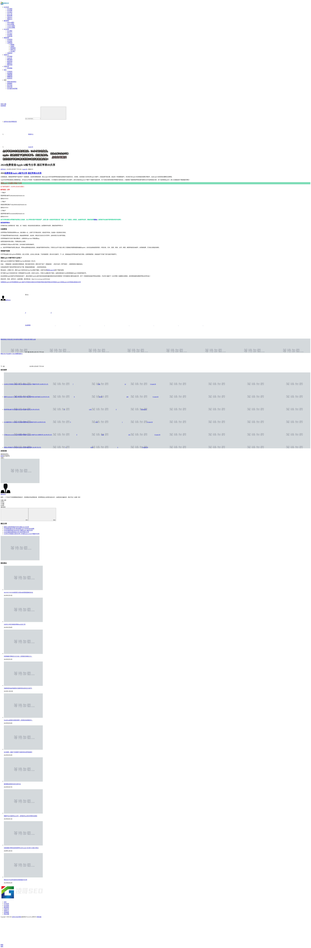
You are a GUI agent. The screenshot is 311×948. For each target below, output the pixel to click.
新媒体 (12, 44)
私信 (54, 520)
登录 (2, 104)
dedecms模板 (10, 24)
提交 (2, 457)
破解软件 (9, 63)
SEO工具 (9, 14)
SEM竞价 (9, 39)
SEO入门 (9, 32)
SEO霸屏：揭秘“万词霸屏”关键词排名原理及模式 (18, 752)
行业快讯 (9, 71)
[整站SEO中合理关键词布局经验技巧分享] (23, 877)
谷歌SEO (9, 17)
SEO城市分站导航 (12, 88)
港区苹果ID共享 (35, 173)
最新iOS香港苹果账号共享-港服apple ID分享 (16, 527)
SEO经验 (9, 10)
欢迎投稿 (3, 105)
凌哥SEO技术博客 (16, 917)
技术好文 (9, 78)
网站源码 (9, 59)
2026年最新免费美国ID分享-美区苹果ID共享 (16, 532)
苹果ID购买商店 (11, 81)
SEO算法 (9, 12)
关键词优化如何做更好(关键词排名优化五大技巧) (18, 688)
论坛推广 (13, 51)
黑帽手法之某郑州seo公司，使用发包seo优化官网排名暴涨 (20, 816)
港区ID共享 (35, 282)
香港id (95, 219)
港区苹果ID (41, 282)
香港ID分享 (77, 282)
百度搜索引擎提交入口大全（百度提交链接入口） (18, 656)
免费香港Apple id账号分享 (16, 173)
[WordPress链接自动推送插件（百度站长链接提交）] (23, 717)
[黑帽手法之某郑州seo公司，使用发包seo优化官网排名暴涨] (23, 813)
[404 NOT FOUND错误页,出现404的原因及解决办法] (23, 589)
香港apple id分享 (66, 282)
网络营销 (6, 37)
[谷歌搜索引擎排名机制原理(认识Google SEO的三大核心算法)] (23, 845)
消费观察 (9, 75)
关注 (27, 520)
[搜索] (53, 113)
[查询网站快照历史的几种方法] (23, 781)
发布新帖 (9, 68)
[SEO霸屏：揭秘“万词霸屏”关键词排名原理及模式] (23, 749)
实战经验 (9, 36)
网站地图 (6, 914)
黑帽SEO (9, 19)
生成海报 (27, 325)
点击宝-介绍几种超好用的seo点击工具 (14, 624)
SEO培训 (6, 29)
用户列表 (9, 85)
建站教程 (6, 20)
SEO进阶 (9, 34)
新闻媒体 (13, 48)
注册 (5, 104)
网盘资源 (9, 64)
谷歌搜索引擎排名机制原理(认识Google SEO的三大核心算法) (21, 848)
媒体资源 (9, 61)
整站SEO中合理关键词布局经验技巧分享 (15, 879)
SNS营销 (9, 41)
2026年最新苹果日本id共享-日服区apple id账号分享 (18, 530)
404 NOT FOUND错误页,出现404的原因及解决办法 (18, 592)
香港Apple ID (51, 270)
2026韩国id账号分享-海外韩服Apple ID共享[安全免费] (19, 528)
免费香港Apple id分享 (7, 282)
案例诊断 (9, 15)
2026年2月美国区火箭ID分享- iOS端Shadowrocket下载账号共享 (21, 533)
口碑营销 (9, 43)
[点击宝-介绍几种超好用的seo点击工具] (23, 621)
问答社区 (6, 66)
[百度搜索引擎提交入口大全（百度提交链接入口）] (23, 653)
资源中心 (6, 54)
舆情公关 (13, 49)
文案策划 (9, 53)
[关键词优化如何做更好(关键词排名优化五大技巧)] (23, 685)
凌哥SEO (3, 169)
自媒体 (12, 46)
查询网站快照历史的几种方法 (12, 784)
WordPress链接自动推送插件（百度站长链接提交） (18, 720)
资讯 (5, 70)
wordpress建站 (11, 25)
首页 (10, 121)
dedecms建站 (10, 22)
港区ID (30, 282)
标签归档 (9, 87)
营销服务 (9, 83)
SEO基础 (9, 8)
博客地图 (39, 917)
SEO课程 (9, 31)
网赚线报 (9, 76)
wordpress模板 (11, 27)
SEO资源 (9, 56)
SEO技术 (6, 7)
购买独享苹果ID (5, 222)
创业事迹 (9, 73)
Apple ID (9, 58)
